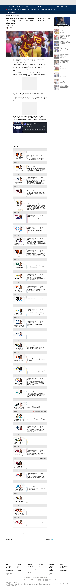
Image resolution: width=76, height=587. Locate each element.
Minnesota (28, 201)
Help (39, 566)
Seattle (28, 333)
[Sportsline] (27, 579)
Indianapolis (29, 322)
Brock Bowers (18, 279)
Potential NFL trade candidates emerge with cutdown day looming (64, 86)
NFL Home (8, 15)
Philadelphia (29, 404)
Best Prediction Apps (10, 572)
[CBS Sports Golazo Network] (46, 577)
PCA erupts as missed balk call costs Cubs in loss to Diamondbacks (65, 42)
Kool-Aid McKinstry (18, 478)
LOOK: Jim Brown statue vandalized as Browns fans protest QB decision (65, 80)
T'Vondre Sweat (18, 371)
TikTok (50, 567)
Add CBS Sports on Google (48, 27)
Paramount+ (19, 570)
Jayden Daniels (18, 182)
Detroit (28, 486)
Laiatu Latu (17, 337)
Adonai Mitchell (18, 360)
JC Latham (18, 313)
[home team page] (17, 154)
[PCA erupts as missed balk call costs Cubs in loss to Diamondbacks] (56, 43)
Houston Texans (43, 458)
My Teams (62, 569)
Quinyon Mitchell (18, 325)
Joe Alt (18, 231)
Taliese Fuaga (18, 454)
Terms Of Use (30, 566)
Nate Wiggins (18, 466)
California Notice (31, 572)
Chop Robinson (18, 419)
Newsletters (62, 567)
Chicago (28, 153)
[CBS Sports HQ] (36, 577)
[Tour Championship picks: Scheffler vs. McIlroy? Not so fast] (56, 37)
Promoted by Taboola (49, 539)
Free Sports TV (9, 569)
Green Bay (28, 439)
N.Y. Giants (28, 216)
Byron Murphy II (18, 290)
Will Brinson (12, 27)
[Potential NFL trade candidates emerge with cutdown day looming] (56, 87)
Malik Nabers (18, 220)
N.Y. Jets (28, 263)
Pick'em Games (9, 566)
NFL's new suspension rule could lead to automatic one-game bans (65, 67)
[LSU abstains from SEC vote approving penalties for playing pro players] (56, 74)
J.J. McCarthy (18, 205)
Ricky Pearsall (18, 525)
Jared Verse (18, 255)
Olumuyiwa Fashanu (19, 395)
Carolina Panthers (43, 149)
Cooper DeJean (18, 489)
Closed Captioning (31, 571)
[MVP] (46, 579)
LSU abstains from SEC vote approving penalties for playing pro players (64, 73)
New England (29, 178)
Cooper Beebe (18, 501)
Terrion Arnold (18, 302)
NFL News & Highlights (15, 15)
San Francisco (29, 510)
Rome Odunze (18, 267)
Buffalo (28, 474)
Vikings (17, 119)
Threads (50, 573)
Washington (29, 166)
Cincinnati (28, 356)
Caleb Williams (18, 157)
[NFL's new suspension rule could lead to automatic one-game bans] (56, 68)
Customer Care (41, 567)
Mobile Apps (8, 574)
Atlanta (28, 239)
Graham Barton (18, 431)
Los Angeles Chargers (42, 197)
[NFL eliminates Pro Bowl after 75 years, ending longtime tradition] (56, 56)
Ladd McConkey (18, 407)
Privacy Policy (30, 567)
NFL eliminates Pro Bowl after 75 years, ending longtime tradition (64, 55)
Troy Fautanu (18, 442)
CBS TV (18, 572)
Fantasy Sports (9, 567)
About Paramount (20, 569)
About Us (18, 566)
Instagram (51, 569)
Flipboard (51, 574)
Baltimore (28, 498)
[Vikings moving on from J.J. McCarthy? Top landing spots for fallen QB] (56, 49)
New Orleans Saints (43, 305)
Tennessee (28, 228)
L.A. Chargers (29, 275)
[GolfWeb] (57, 579)
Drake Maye (18, 170)
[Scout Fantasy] (51, 579)
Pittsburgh (28, 379)
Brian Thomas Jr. (18, 348)
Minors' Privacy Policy (32, 569)
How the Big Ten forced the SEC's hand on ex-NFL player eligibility (64, 61)
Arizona (28, 190)
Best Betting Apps (9, 570)
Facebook (51, 570)
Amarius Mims (18, 383)
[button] (57, 9)
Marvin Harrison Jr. (18, 194)
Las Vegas (28, 299)
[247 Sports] (19, 579)
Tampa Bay (28, 451)
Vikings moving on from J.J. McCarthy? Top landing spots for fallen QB (64, 49)
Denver (28, 287)
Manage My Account (64, 566)
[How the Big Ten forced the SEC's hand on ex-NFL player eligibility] (56, 62)
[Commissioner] (41, 579)
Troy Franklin (18, 513)
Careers (18, 567)
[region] (62, 21)
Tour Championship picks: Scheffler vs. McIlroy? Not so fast (65, 36)
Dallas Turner (18, 243)
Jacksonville (29, 345)
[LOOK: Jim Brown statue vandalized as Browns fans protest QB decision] (56, 81)
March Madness (9, 573)
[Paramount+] (34, 579)
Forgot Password (63, 570)
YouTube (51, 566)
